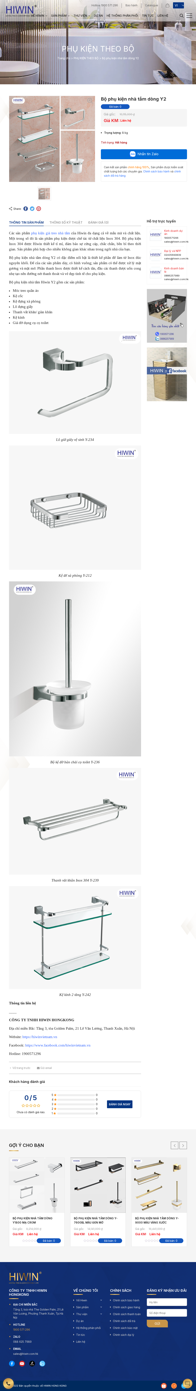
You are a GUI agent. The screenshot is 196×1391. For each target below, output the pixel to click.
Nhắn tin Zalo (147, 154)
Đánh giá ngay (120, 1104)
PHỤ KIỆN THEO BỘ (86, 58)
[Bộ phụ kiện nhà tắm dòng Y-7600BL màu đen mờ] (98, 1185)
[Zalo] (42, 1363)
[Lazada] (174, 1386)
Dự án (98, 15)
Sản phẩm (59, 15)
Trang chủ (63, 58)
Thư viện (80, 15)
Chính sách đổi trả (124, 1321)
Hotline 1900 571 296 (104, 5)
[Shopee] (164, 1386)
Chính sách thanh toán (127, 1314)
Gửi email (46, 1067)
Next (183, 1145)
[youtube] (22, 1363)
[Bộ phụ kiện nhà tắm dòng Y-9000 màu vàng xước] (159, 1185)
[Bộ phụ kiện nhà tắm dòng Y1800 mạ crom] (36, 1185)
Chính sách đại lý (123, 1334)
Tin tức (148, 15)
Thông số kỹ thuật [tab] (65, 222)
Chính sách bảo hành (126, 1300)
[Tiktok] (32, 1363)
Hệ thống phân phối (122, 15)
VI (176, 5)
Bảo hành (131, 5)
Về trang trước (21, 1067)
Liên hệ (163, 15)
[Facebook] (12, 1363)
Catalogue (151, 5)
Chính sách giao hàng (126, 1307)
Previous (174, 1145)
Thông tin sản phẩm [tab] (26, 222)
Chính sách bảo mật (125, 1327)
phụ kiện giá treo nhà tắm (50, 233)
